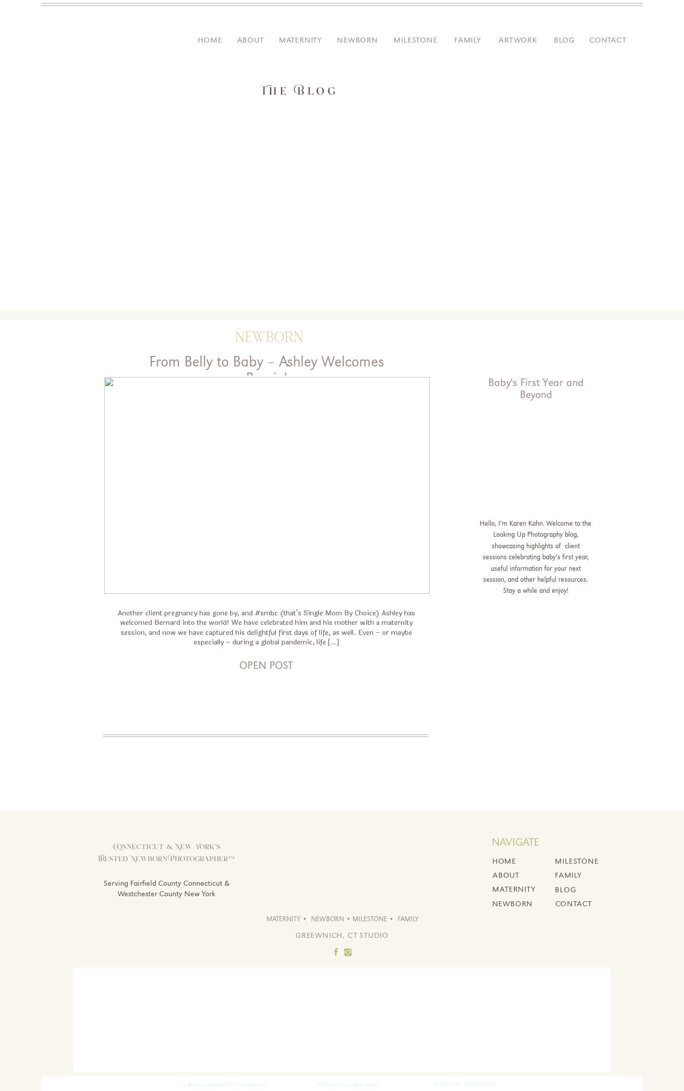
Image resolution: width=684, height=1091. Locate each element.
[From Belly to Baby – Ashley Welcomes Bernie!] (267, 485)
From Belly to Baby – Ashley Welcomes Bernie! (266, 370)
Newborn (269, 337)
